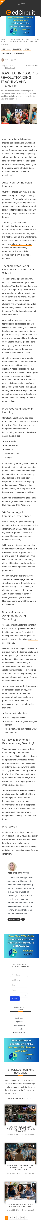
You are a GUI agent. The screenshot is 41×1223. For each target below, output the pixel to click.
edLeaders (17, 49)
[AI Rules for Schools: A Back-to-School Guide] (20, 1192)
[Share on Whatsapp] (33, 129)
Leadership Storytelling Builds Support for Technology (20, 1168)
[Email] (23, 919)
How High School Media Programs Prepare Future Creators (20, 1129)
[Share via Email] (36, 930)
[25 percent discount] (21, 1039)
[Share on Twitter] (16, 129)
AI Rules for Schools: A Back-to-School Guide (20, 1205)
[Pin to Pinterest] (22, 129)
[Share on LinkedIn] (27, 129)
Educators (7, 53)
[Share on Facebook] (11, 129)
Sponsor (19, 1022)
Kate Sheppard (10, 60)
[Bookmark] (33, 1107)
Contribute (19, 1018)
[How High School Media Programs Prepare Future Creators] (20, 1115)
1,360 (22, 1218)
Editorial (6, 49)
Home (3, 39)
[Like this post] (5, 129)
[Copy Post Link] (38, 129)
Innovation (15, 39)
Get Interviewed (19, 1032)
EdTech (27, 39)
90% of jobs (12, 192)
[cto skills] (21, 935)
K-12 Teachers (19, 53)
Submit (15, 998)
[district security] (20, 17)
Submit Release (19, 1025)
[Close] (3, 3)
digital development (11, 532)
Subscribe (19, 1029)
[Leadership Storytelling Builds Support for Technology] (20, 1153)
